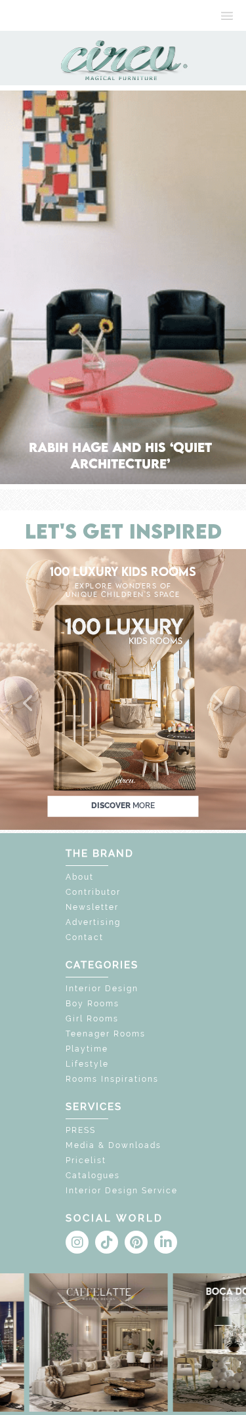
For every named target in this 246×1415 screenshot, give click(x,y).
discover (123, 805)
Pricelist (86, 1160)
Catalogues (93, 1175)
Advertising (93, 922)
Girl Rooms (92, 1018)
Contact (85, 937)
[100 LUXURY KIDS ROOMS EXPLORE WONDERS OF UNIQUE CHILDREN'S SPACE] (123, 688)
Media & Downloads (113, 1145)
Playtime (87, 1049)
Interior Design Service (122, 1190)
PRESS (81, 1130)
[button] (29, 704)
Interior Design (102, 988)
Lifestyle (87, 1064)
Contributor (93, 892)
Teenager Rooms (106, 1033)
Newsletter (92, 907)
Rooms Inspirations (112, 1079)
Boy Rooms (92, 1003)
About (80, 877)
